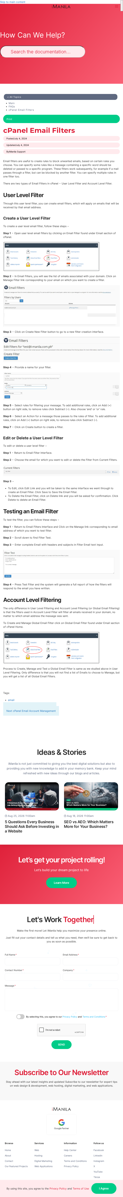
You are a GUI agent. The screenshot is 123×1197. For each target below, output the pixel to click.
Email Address (71, 954)
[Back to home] (61, 6)
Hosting (38, 1155)
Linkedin (98, 1155)
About (8, 1155)
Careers (68, 1155)
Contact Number (14, 970)
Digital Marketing (43, 1161)
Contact (9, 1161)
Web (36, 1150)
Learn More (61, 882)
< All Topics (14, 97)
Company (68, 970)
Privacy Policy (69, 1016)
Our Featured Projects (16, 1166)
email (11, 700)
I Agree (104, 1188)
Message (10, 985)
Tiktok (97, 1177)
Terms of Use (81, 1188)
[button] (116, 6)
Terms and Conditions (93, 1016)
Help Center (70, 1150)
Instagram (99, 1161)
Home (8, 1150)
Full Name (11, 954)
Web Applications (43, 1166)
